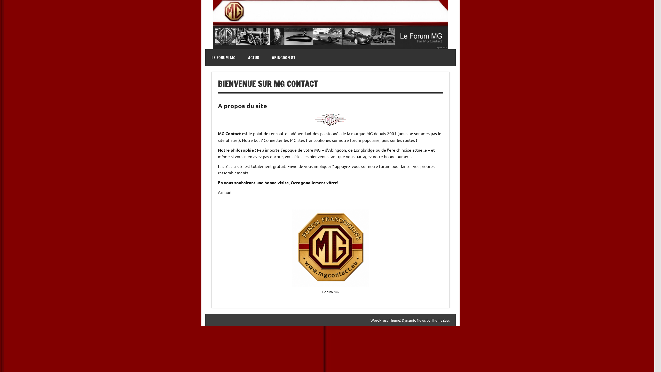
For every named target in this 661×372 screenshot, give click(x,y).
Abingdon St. (284, 57)
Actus (253, 57)
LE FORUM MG (223, 57)
